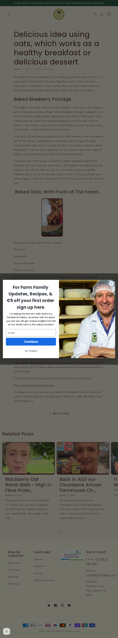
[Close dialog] (111, 283)
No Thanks (31, 351)
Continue (31, 342)
